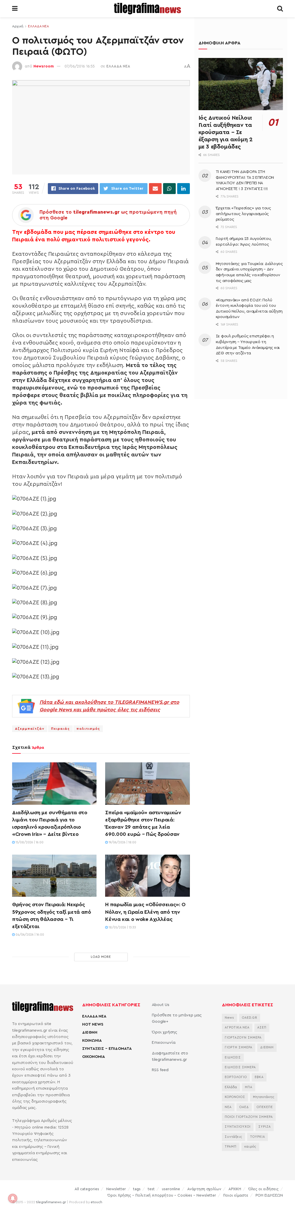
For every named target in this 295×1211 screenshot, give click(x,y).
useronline (171, 1189)
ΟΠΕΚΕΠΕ (265, 1107)
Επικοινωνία (163, 1043)
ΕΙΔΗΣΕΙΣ (233, 1057)
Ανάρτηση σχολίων (204, 1189)
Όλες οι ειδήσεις (263, 1189)
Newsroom (43, 66)
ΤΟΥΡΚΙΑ (257, 1136)
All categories (87, 1189)
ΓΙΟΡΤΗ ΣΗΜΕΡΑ (238, 1047)
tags (137, 1189)
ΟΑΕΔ (244, 1107)
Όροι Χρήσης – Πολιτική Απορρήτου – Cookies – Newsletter (161, 1195)
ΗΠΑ (248, 1087)
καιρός (250, 1146)
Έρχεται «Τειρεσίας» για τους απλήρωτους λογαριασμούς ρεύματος (243, 213)
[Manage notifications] (12, 1198)
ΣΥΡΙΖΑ (264, 1126)
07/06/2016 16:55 (80, 66)
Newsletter (116, 1189)
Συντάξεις (233, 1136)
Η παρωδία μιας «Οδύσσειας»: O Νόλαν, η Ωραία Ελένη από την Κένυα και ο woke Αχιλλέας (145, 912)
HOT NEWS (92, 1024)
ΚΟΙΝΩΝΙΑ (92, 1041)
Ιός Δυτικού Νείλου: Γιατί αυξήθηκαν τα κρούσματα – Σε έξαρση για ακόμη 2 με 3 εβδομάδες (225, 132)
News (229, 1017)
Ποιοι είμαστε (235, 1195)
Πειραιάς (60, 728)
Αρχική (17, 26)
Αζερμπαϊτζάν (29, 728)
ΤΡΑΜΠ (231, 1146)
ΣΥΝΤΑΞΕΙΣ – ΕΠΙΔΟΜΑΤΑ (107, 1049)
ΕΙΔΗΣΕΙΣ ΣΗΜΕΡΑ (240, 1067)
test (151, 1189)
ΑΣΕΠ (261, 1027)
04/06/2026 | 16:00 (29, 934)
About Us (160, 1005)
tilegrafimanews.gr (51, 1202)
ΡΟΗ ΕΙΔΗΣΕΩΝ (269, 1195)
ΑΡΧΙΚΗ (234, 1189)
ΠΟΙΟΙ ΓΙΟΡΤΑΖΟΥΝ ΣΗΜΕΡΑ (249, 1116)
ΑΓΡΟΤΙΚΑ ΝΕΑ (237, 1027)
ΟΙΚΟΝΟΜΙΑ (93, 1057)
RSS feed (160, 1070)
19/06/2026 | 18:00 (122, 842)
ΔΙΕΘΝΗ (89, 1033)
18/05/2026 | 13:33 (122, 927)
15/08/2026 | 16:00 (29, 842)
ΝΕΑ (228, 1107)
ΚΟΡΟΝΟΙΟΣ (235, 1097)
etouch (96, 1202)
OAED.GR (249, 1017)
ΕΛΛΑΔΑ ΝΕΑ (38, 26)
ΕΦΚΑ (259, 1077)
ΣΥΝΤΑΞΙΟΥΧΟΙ (238, 1126)
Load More (101, 956)
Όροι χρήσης (164, 1032)
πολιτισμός (88, 728)
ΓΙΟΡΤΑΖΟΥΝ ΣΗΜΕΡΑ (243, 1037)
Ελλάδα (231, 1087)
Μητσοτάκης (264, 1097)
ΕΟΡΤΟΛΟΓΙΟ (236, 1077)
